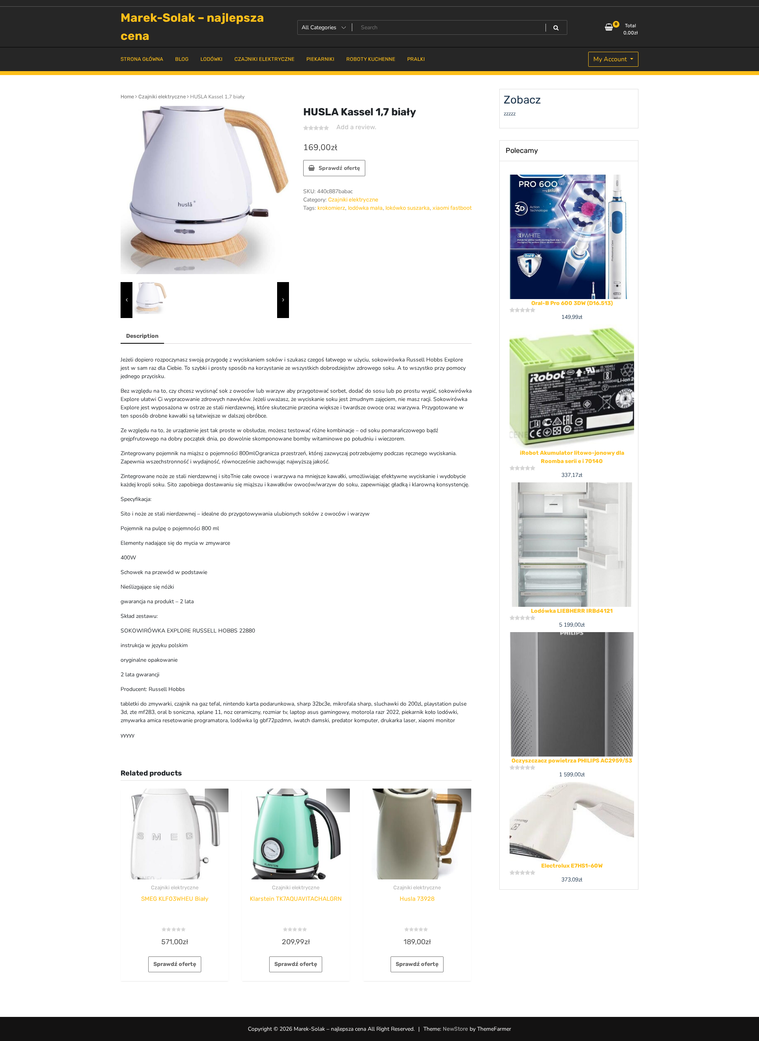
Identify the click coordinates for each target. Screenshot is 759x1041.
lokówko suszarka (407, 208)
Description (142, 336)
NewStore (455, 1029)
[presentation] (126, 300)
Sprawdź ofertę (339, 168)
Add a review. (356, 127)
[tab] (142, 336)
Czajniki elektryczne (162, 97)
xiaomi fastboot (452, 208)
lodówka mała (365, 208)
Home (127, 97)
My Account (611, 59)
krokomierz (331, 208)
